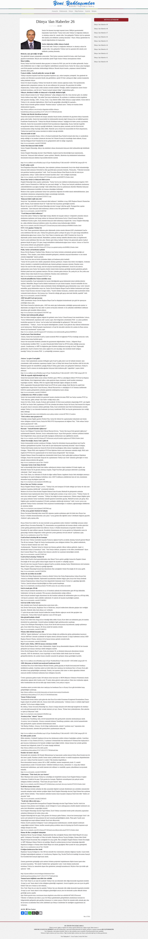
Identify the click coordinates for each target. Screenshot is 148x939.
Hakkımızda (63, 11)
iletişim (83, 933)
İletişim (94, 11)
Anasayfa (55, 11)
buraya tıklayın (60, 933)
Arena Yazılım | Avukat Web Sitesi (79, 936)
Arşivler (87, 11)
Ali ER (59, 26)
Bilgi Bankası (79, 11)
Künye (71, 11)
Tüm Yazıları (31, 909)
